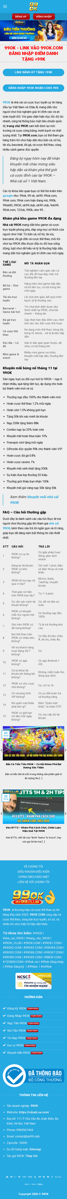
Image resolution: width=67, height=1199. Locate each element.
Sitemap (35, 1149)
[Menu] (5, 6)
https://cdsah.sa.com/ (34, 1112)
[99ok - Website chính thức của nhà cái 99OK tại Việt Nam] (33, 6)
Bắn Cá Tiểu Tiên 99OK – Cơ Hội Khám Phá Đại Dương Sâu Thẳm (33, 766)
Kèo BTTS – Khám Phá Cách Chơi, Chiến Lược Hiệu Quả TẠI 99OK (33, 829)
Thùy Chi (31, 1156)
